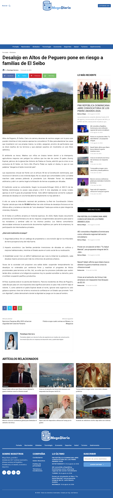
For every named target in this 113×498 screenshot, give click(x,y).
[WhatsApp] (20, 308)
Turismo (55, 473)
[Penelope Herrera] (3, 70)
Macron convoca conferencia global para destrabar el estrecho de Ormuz (100, 181)
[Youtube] (18, 472)
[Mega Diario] (57, 5)
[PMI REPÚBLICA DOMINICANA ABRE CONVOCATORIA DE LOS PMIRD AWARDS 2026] (94, 91)
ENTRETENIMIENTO (58, 464)
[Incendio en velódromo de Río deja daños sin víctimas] (93, 407)
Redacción (80, 270)
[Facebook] (4, 308)
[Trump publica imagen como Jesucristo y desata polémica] (83, 171)
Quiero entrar (96, 464)
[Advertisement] (56, 27)
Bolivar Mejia (81, 114)
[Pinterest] (15, 308)
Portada (5, 52)
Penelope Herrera (12, 70)
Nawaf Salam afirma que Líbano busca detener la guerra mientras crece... (99, 149)
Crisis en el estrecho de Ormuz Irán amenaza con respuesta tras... (99, 160)
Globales (13, 52)
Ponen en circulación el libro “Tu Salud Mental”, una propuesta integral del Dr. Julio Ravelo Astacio (65, 479)
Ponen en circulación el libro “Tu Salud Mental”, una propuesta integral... (100, 138)
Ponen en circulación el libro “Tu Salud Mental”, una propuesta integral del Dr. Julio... (93, 249)
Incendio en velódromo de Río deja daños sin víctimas (93, 420)
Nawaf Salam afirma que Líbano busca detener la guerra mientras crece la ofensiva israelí (93, 264)
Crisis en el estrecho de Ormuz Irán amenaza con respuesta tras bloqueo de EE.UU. (92, 280)
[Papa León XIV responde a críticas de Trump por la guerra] (83, 192)
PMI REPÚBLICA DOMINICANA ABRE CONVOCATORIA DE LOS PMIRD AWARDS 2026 (93, 108)
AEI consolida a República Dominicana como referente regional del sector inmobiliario (99, 128)
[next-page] (82, 200)
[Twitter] (10, 308)
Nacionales (56, 484)
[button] (6, 5)
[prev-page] (78, 200)
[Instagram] (9, 472)
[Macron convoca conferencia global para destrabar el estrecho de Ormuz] (83, 182)
